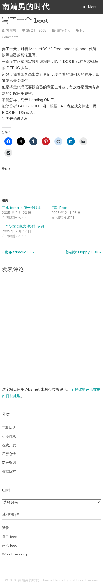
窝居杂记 (9, 462)
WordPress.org (14, 554)
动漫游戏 (9, 436)
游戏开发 (9, 445)
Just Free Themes (83, 580)
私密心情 (9, 454)
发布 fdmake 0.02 (20, 252)
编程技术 (63, 30)
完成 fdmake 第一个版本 (21, 207)
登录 (5, 528)
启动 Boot (60, 207)
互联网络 (9, 427)
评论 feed (10, 545)
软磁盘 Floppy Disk (82, 252)
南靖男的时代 (26, 7)
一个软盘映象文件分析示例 (23, 226)
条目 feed (10, 536)
